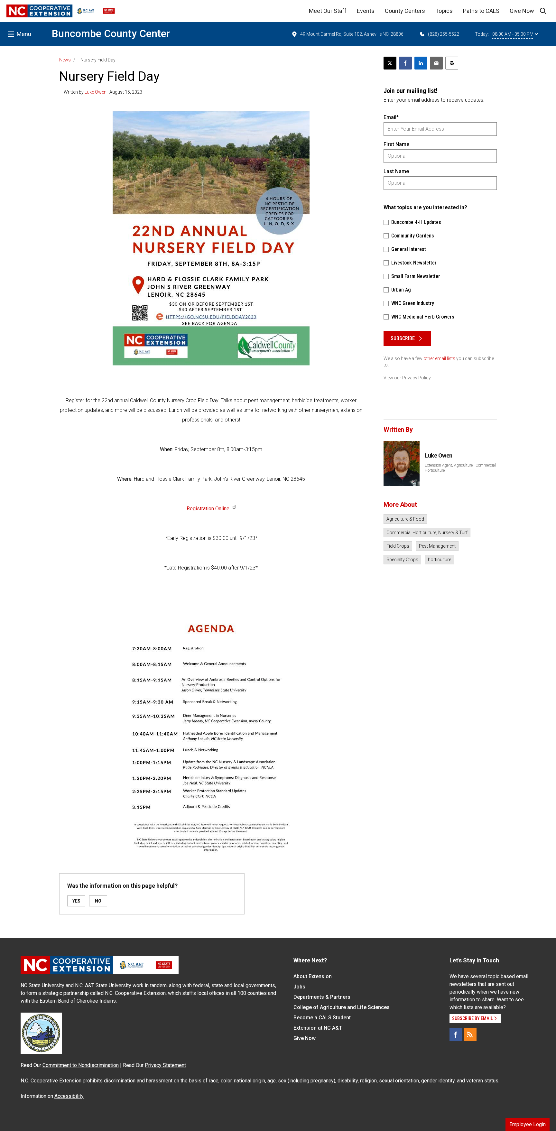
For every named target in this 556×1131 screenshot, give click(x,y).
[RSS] (470, 1034)
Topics (444, 10)
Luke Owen (96, 92)
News (65, 59)
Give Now (522, 10)
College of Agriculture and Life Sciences (341, 1007)
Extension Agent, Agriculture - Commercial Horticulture (460, 468)
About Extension (312, 976)
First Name (396, 144)
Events (366, 10)
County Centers (405, 10)
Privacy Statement (165, 1065)
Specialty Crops (402, 559)
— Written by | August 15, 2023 (100, 92)
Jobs (299, 987)
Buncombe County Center (111, 33)
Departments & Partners (321, 997)
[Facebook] (455, 1034)
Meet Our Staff (328, 10)
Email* (391, 117)
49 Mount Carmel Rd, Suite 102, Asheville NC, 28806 (351, 34)
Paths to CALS (481, 10)
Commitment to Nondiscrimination (80, 1065)
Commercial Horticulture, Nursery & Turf (427, 532)
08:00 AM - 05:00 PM (512, 34)
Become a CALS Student (322, 1018)
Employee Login (527, 1124)
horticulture (439, 559)
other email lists (439, 358)
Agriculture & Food (405, 519)
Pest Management (437, 546)
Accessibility (69, 1096)
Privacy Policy (416, 377)
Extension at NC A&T (317, 1028)
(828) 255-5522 (443, 34)
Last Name (396, 171)
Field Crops (397, 546)
